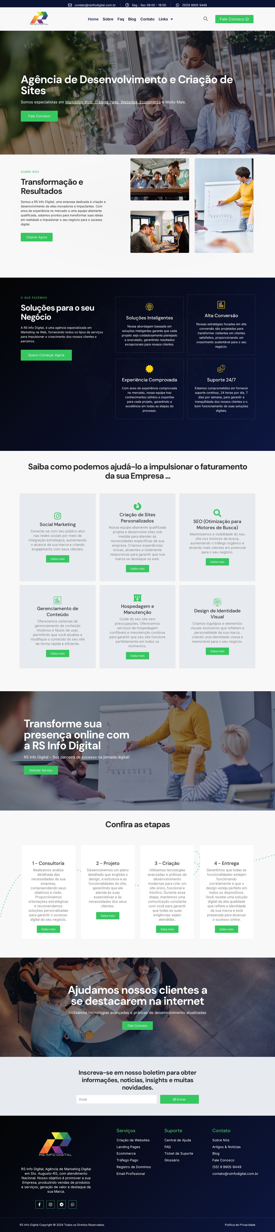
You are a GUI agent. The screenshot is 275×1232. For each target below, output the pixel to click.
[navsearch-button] (207, 19)
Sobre (108, 19)
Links (163, 19)
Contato (147, 19)
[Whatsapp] (72, 1204)
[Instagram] (50, 1204)
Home (93, 19)
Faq (120, 19)
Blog (132, 19)
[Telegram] (61, 1204)
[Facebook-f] (39, 1204)
